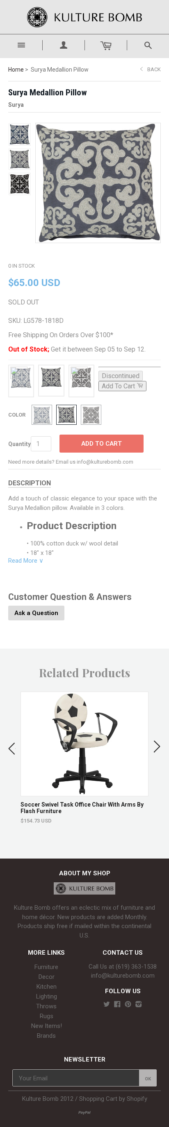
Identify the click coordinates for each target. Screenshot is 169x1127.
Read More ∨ (25, 560)
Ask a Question (36, 613)
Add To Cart (101, 443)
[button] (12, 747)
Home (16, 69)
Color (16, 415)
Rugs (46, 1016)
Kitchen (47, 986)
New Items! (46, 1026)
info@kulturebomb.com (123, 975)
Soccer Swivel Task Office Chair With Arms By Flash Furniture (82, 807)
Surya (16, 104)
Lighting (46, 996)
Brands (46, 1035)
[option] (84, 758)
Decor (47, 976)
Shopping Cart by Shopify (113, 1098)
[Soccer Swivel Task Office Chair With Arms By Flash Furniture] (85, 792)
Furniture (46, 967)
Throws (46, 1006)
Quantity (19, 444)
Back (154, 69)
